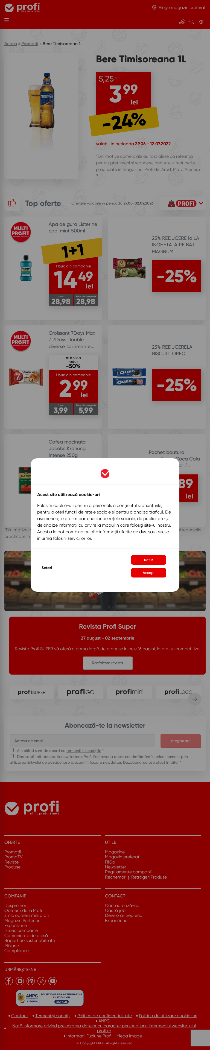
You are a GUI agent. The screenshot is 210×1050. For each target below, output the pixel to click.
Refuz (148, 560)
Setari (47, 567)
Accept (149, 572)
